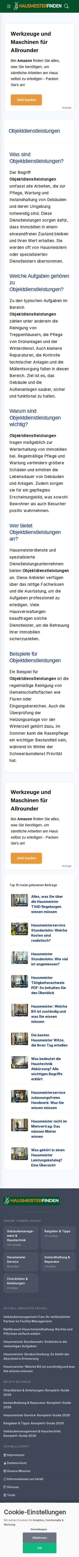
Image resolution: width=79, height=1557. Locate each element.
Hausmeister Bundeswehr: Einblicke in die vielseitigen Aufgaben (35, 1344)
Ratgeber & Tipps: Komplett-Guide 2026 (33, 1423)
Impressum (15, 1455)
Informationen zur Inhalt (24, 1479)
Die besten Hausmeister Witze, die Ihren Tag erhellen (49, 1040)
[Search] (66, 6)
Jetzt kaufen (26, 100)
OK (39, 1548)
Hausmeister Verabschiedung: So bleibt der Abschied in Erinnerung (36, 1356)
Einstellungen (39, 1529)
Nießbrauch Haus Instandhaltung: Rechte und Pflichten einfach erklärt (37, 1331)
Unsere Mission (18, 1471)
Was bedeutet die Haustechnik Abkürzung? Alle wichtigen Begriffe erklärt (46, 1069)
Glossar (12, 1487)
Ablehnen (39, 1538)
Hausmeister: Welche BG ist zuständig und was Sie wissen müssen (39, 1369)
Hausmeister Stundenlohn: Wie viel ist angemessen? (49, 959)
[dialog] (39, 1530)
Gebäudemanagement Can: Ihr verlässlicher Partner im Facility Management (36, 1319)
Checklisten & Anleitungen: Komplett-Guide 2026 (36, 1392)
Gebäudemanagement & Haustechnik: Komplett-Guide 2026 (32, 1433)
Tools (10, 1495)
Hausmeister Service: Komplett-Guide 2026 (36, 1415)
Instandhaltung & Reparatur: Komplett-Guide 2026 (37, 1405)
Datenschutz (16, 1463)
